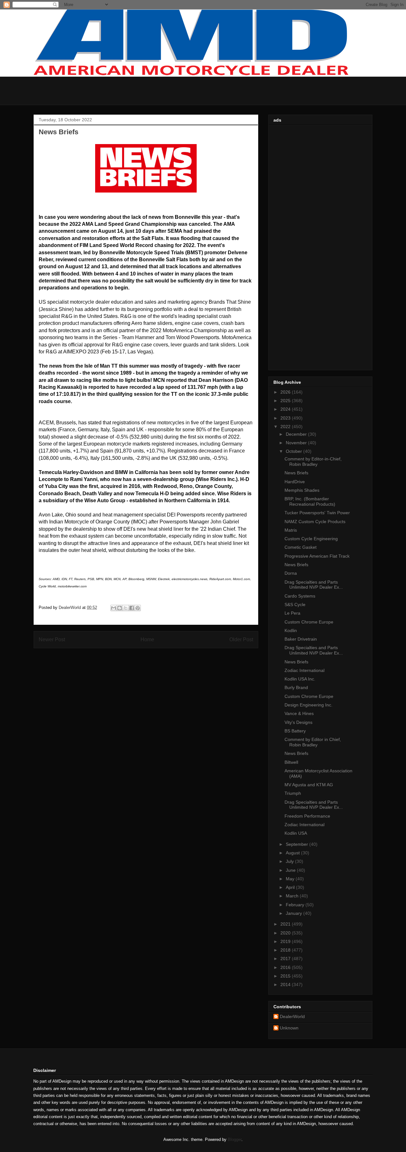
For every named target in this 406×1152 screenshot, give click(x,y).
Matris (291, 530)
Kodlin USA (296, 833)
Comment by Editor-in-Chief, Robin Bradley (313, 461)
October (294, 451)
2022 (286, 426)
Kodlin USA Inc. (300, 678)
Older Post (241, 639)
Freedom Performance (307, 816)
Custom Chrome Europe (309, 621)
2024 (286, 409)
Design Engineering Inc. (308, 704)
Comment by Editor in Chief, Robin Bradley (313, 742)
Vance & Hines (299, 713)
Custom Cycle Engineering (311, 538)
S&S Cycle (295, 604)
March (293, 895)
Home (147, 639)
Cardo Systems (300, 595)
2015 (286, 975)
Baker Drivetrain (301, 639)
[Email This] (113, 608)
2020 (286, 932)
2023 (286, 418)
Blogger (234, 1139)
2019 (286, 941)
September (297, 844)
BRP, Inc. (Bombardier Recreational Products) (310, 501)
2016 (286, 967)
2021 (286, 924)
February (295, 904)
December (297, 434)
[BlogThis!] (119, 608)
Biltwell (291, 762)
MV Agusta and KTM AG (309, 784)
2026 (286, 392)
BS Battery (295, 730)
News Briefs (296, 472)
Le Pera (292, 613)
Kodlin (291, 630)
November (297, 442)
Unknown (289, 1027)
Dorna (291, 573)
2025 (286, 400)
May (291, 878)
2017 (286, 958)
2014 (286, 984)
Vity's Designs (298, 722)
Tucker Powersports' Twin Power (317, 512)
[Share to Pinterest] (137, 608)
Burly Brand (296, 687)
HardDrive (295, 481)
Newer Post (52, 639)
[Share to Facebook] (131, 608)
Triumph (293, 793)
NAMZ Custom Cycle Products (315, 521)
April (291, 887)
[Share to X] (125, 608)
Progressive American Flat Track (317, 556)
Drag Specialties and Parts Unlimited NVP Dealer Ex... (314, 584)
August (293, 852)
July (290, 861)
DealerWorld (292, 1016)
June (291, 870)
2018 (286, 950)
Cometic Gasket (301, 547)
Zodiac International (304, 670)
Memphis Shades (302, 490)
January (294, 913)
